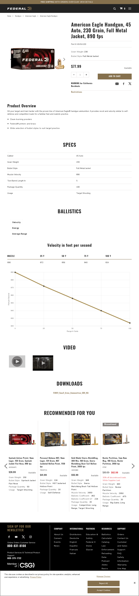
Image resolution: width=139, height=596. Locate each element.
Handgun (18, 16)
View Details (86, 2)
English (73, 542)
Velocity (16, 222)
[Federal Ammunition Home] (19, 8)
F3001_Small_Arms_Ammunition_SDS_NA (71, 393)
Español (74, 546)
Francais (74, 549)
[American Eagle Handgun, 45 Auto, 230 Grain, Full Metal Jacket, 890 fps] (37, 59)
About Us (58, 534)
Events (57, 542)
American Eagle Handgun (49, 16)
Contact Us (122, 538)
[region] (69, 583)
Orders (120, 534)
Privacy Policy (35, 577)
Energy (15, 228)
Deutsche (74, 538)
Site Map (121, 568)
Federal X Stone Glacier (91, 546)
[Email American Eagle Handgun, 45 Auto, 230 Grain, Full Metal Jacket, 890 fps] (117, 84)
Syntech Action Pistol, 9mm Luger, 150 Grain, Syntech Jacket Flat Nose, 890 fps (21, 461)
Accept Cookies (103, 590)
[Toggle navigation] (130, 8)
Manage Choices (103, 576)
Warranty (122, 565)
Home (9, 16)
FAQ (119, 553)
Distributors (75, 534)
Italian (73, 553)
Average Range (19, 234)
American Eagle (30, 16)
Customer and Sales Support (122, 546)
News (57, 546)
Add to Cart (115, 77)
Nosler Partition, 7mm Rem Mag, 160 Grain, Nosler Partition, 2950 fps (115, 461)
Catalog (105, 542)
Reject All (103, 583)
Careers (58, 538)
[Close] (135, 583)
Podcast (106, 561)
